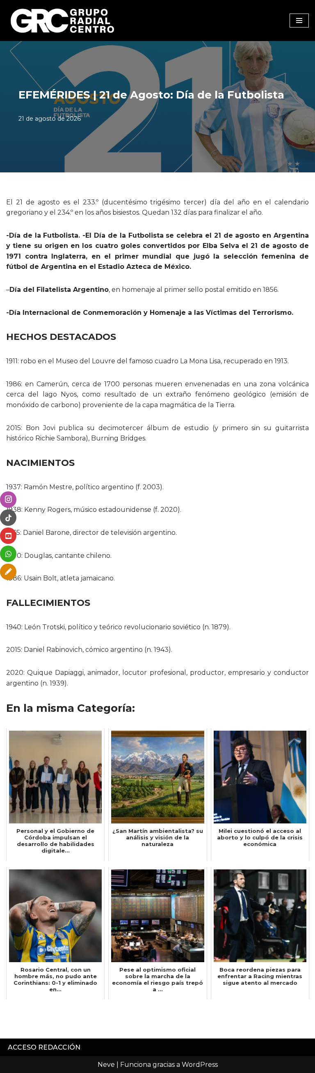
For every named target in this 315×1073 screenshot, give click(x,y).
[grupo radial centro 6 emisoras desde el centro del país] (62, 20)
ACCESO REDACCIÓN (44, 1047)
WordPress (200, 1064)
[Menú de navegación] (299, 21)
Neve (106, 1064)
